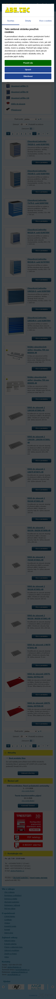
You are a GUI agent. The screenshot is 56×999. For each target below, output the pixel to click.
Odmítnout (28, 76)
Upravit (28, 70)
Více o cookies (45, 21)
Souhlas (10, 21)
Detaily (28, 21)
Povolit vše (28, 63)
